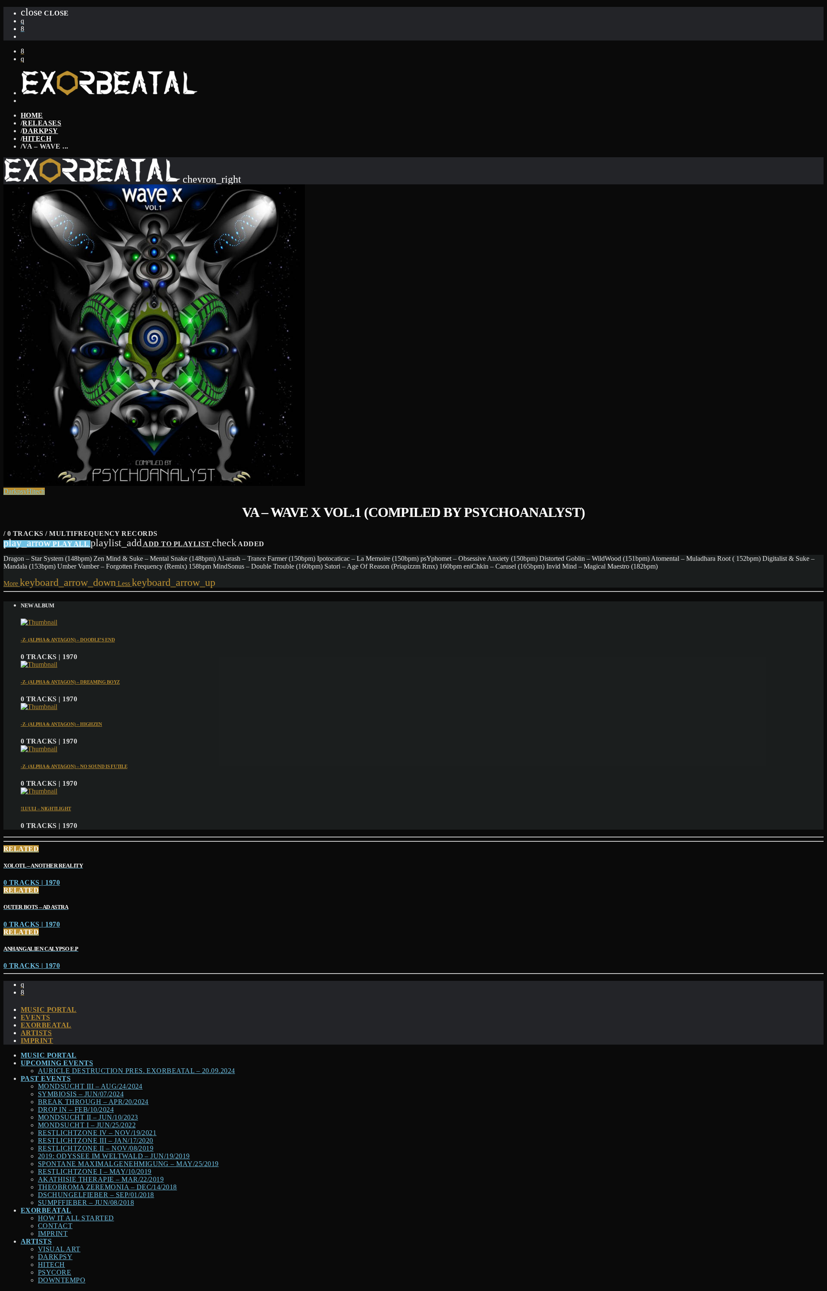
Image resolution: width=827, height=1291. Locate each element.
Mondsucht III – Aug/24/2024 (90, 1086)
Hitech (36, 138)
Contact (55, 1225)
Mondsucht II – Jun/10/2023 (88, 1117)
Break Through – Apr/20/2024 (93, 1101)
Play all (46, 544)
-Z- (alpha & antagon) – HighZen (61, 724)
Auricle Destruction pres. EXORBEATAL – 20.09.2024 (136, 1070)
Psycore (54, 1272)
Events (35, 1017)
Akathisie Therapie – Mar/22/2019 (101, 1179)
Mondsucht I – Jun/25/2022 (87, 1125)
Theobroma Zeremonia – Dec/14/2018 (107, 1187)
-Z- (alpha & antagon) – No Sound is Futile (74, 766)
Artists (36, 1032)
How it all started (76, 1218)
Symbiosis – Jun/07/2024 (81, 1094)
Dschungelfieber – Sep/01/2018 (96, 1194)
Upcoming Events (57, 1063)
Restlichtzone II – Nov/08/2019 (95, 1148)
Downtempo (61, 1280)
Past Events (46, 1078)
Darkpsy (40, 130)
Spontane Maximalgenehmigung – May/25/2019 (128, 1163)
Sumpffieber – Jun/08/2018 (86, 1202)
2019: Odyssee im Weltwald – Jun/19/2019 (114, 1156)
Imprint (37, 1040)
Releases (41, 123)
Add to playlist (151, 544)
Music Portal (49, 1009)
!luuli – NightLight (46, 808)
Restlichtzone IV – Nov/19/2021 (97, 1132)
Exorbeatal (46, 1025)
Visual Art (59, 1249)
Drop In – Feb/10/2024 (76, 1109)
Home (32, 115)
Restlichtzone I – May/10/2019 (95, 1171)
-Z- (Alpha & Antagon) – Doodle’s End (68, 639)
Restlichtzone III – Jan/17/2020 (95, 1140)
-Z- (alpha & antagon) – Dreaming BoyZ (70, 681)
